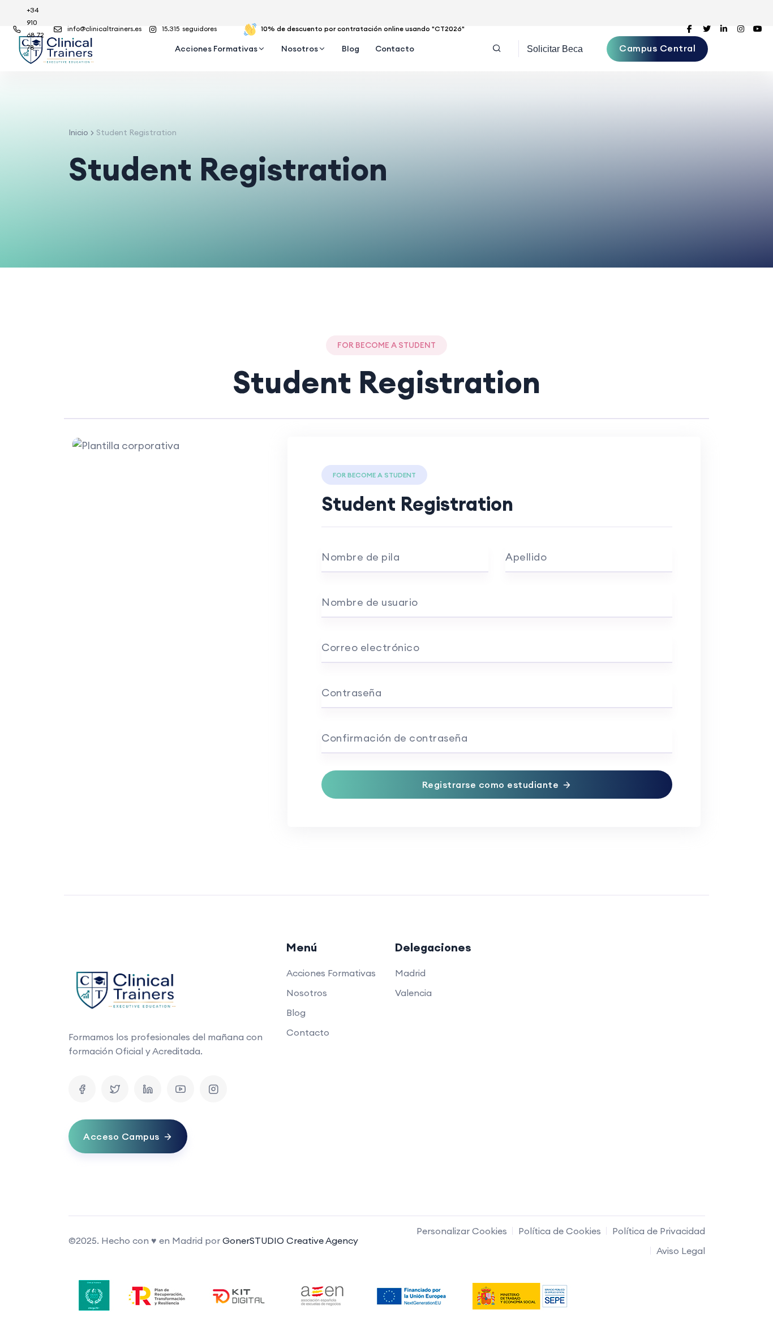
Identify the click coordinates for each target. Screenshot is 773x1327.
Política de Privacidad (658, 1230)
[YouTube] (180, 1088)
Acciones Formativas (216, 49)
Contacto (394, 49)
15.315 (189, 28)
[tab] (386, 409)
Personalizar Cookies (461, 1230)
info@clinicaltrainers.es (104, 28)
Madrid (410, 973)
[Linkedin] (147, 1088)
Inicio (78, 132)
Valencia (413, 992)
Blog (350, 49)
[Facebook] (82, 1088)
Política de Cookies (559, 1230)
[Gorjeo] (114, 1088)
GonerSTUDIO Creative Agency (290, 1240)
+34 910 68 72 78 (35, 28)
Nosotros (299, 49)
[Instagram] (213, 1088)
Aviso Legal (680, 1250)
